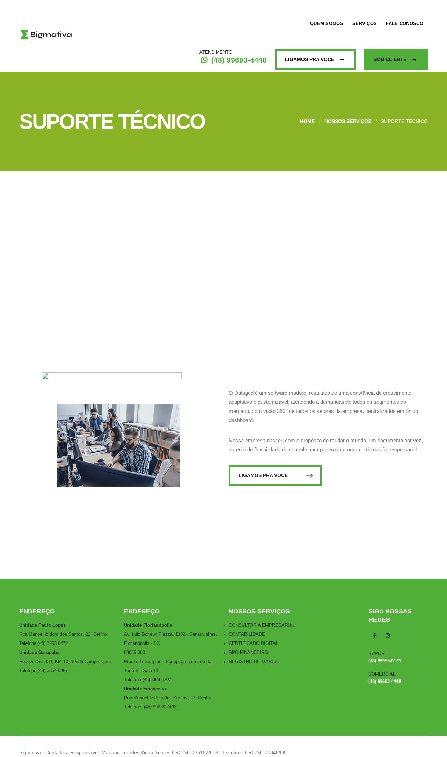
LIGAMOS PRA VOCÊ (264, 475)
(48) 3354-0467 (53, 670)
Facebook (374, 635)
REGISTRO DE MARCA (253, 661)
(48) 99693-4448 (238, 60)
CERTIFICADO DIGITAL (253, 643)
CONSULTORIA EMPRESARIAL (262, 625)
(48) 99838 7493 (160, 707)
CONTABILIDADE (247, 634)
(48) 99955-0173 (384, 660)
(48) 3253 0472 (53, 643)
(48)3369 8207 (156, 679)
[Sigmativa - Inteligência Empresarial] (47, 35)
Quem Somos (326, 23)
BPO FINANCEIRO (248, 652)
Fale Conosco (404, 23)
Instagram (387, 635)
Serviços (364, 23)
